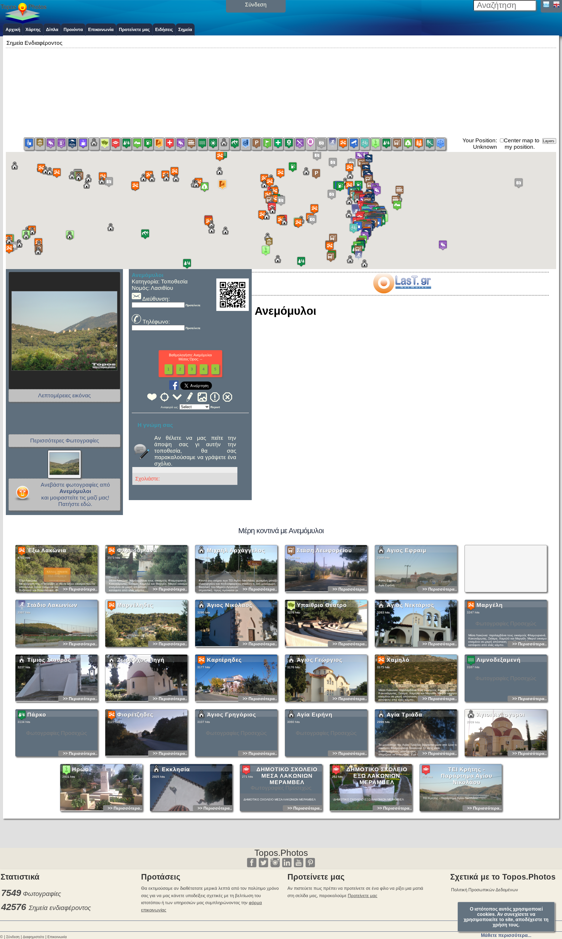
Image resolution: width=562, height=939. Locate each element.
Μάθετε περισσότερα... (506, 935)
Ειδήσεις (164, 29)
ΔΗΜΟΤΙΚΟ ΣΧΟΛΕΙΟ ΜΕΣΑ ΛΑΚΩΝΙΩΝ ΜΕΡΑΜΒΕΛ (287, 775)
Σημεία (185, 29)
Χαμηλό (398, 660)
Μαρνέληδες (135, 605)
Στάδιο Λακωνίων (52, 605)
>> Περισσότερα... (81, 589)
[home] (23, 21)
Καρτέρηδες (224, 660)
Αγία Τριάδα (404, 714)
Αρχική (13, 29)
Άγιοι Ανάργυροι (501, 714)
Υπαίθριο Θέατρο (322, 605)
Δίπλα (52, 29)
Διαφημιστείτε (33, 937)
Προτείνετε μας (134, 29)
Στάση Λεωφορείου (324, 550)
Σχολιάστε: (147, 479)
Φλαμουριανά (137, 550)
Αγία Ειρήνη (315, 714)
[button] (281, 205)
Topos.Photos (281, 853)
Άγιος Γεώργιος (319, 660)
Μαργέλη (490, 605)
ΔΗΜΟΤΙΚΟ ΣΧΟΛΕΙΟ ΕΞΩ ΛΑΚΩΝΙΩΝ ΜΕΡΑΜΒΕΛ (376, 775)
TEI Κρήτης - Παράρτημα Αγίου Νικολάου (466, 775)
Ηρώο (80, 769)
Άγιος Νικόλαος (230, 605)
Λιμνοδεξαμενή (499, 660)
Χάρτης (33, 29)
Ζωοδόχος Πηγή (141, 660)
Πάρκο (36, 714)
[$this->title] (402, 291)
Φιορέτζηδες (135, 714)
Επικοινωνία (101, 29)
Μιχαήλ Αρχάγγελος (236, 550)
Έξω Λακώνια (46, 550)
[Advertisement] (281, 90)
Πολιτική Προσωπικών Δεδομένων (484, 889)
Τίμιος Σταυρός (49, 660)
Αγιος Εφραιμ (406, 550)
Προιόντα (73, 29)
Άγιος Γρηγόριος (231, 714)
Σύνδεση (13, 937)
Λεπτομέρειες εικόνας (64, 395)
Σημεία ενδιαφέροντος (60, 907)
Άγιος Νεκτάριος (410, 605)
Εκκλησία (176, 769)
